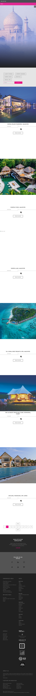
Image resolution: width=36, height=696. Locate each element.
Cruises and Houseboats (7, 591)
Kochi (20, 610)
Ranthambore (21, 588)
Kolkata (20, 599)
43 (31, 526)
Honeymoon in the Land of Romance (9, 584)
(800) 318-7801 (3, 1)
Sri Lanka (4, 597)
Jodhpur (20, 584)
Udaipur (20, 590)
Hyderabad (21, 608)
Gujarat (20, 616)
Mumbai (20, 617)
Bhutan (4, 599)
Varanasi (20, 625)
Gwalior (20, 622)
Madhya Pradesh (22, 624)
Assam (20, 595)
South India (21, 602)
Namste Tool (18, 688)
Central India (21, 620)
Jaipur (20, 583)
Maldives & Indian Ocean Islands (9, 598)
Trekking (4, 589)
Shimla (20, 589)
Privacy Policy (19, 686)
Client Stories (9, 74)
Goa (19, 615)
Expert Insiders (20, 74)
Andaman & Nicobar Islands (24, 594)
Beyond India (5, 639)
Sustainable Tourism (20, 684)
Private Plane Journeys (7, 581)
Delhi (20, 582)
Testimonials (5, 677)
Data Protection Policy (7, 688)
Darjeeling (20, 598)
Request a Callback (6, 685)
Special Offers (5, 684)
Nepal (4, 601)
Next (18, 529)
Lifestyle (18, 76)
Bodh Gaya (21, 597)
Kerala (20, 609)
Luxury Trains (5, 588)
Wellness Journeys (6, 587)
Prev (18, 523)
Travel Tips (8, 79)
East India (20, 593)
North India (21, 581)
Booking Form (5, 686)
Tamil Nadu (21, 611)
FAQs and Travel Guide (7, 683)
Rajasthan (20, 587)
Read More (18, 133)
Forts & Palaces (6, 582)
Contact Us (18, 685)
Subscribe (18, 547)
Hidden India (8, 76)
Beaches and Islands (6, 590)
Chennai (20, 605)
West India (20, 614)
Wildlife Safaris (5, 583)
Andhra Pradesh (22, 603)
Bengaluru (20, 604)
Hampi (20, 606)
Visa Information (19, 683)
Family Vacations (6, 586)
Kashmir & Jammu (22, 586)
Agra (19, 621)
